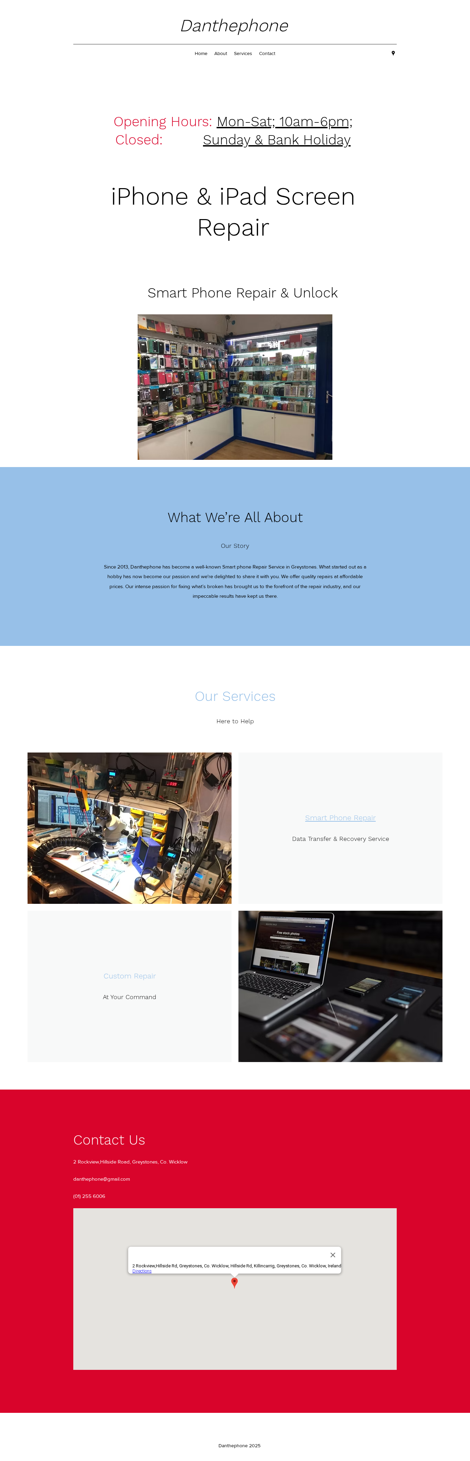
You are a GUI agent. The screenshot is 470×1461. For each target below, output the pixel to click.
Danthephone (236, 25)
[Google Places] (393, 53)
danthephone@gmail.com (101, 1179)
